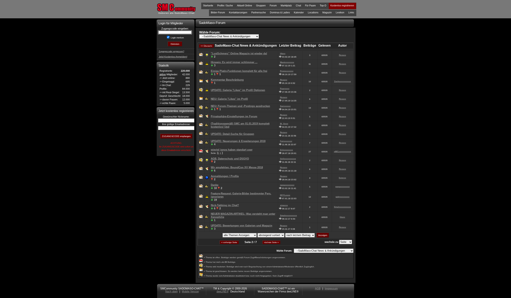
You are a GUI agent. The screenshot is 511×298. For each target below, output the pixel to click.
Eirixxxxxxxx (286, 150)
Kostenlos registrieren (342, 5)
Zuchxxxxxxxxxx (342, 81)
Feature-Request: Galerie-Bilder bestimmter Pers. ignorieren (241, 195)
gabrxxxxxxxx (343, 197)
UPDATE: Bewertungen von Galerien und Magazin (241, 225)
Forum (273, 5)
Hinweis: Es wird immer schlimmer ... (234, 62)
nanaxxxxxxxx (287, 185)
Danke (214, 184)
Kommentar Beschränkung (227, 79)
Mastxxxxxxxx (287, 62)
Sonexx (342, 178)
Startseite (208, 5)
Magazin (327, 12)
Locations (313, 12)
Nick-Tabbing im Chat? (225, 205)
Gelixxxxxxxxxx (288, 159)
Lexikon (340, 12)
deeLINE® (223, 291)
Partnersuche (258, 12)
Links (351, 12)
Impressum (331, 288)
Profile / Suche (225, 5)
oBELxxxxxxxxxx (342, 151)
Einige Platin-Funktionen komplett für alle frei (239, 71)
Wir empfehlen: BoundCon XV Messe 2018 (237, 167)
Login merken (177, 37)
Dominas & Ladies (280, 12)
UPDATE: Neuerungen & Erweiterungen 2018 (238, 141)
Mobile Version (190, 291)
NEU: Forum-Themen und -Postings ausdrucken (240, 106)
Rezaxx (342, 55)
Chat (298, 5)
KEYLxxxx (285, 195)
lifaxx (282, 53)
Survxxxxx (285, 106)
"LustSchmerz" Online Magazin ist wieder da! (239, 53)
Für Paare (310, 5)
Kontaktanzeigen (238, 12)
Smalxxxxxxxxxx (342, 207)
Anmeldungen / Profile (225, 176)
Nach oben (171, 291)
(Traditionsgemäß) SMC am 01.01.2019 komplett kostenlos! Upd (240, 125)
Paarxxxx (284, 88)
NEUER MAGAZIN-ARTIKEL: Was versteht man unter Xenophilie (243, 215)
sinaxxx (284, 205)
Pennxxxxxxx (286, 71)
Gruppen (261, 5)
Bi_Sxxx (284, 124)
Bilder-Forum (218, 12)
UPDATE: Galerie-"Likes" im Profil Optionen (238, 90)
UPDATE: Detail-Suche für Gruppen (232, 133)
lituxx (342, 217)
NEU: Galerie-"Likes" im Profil (229, 98)
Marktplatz (286, 5)
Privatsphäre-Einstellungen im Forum (234, 116)
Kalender (299, 12)
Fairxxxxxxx (286, 141)
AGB (318, 288)
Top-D (323, 5)
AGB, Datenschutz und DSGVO (230, 158)
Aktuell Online (244, 5)
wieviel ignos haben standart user (232, 149)
